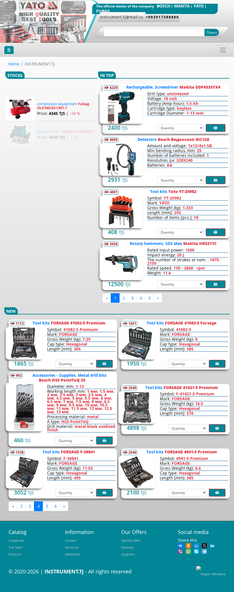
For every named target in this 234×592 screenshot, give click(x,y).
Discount (15, 554)
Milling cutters (65, 131)
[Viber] (180, 551)
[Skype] (196, 551)
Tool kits (173, 191)
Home (13, 64)
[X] (204, 545)
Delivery (127, 547)
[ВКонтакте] (180, 545)
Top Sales (16, 547)
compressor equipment (63, 105)
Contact (70, 540)
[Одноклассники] (188, 545)
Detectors (173, 139)
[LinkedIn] (212, 545)
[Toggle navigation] (223, 50)
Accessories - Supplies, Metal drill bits (69, 377)
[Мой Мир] (196, 545)
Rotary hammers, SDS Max (173, 243)
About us (71, 547)
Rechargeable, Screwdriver (173, 87)
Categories (16, 540)
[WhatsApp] (188, 551)
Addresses (72, 554)
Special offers (131, 540)
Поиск (212, 32)
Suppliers (128, 554)
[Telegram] (204, 551)
